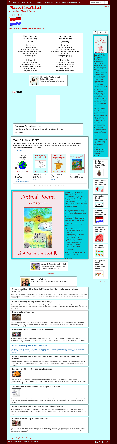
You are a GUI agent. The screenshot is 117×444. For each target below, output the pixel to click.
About (10, 441)
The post (13, 352)
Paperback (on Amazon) (22, 181)
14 (53, 185)
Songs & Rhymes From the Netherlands (26, 28)
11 (49, 185)
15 (55, 185)
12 (50, 185)
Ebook (17, 179)
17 (58, 185)
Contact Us (17, 441)
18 (59, 185)
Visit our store (17, 150)
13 (52, 185)
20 (62, 185)
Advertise (26, 441)
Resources (34, 441)
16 (56, 185)
